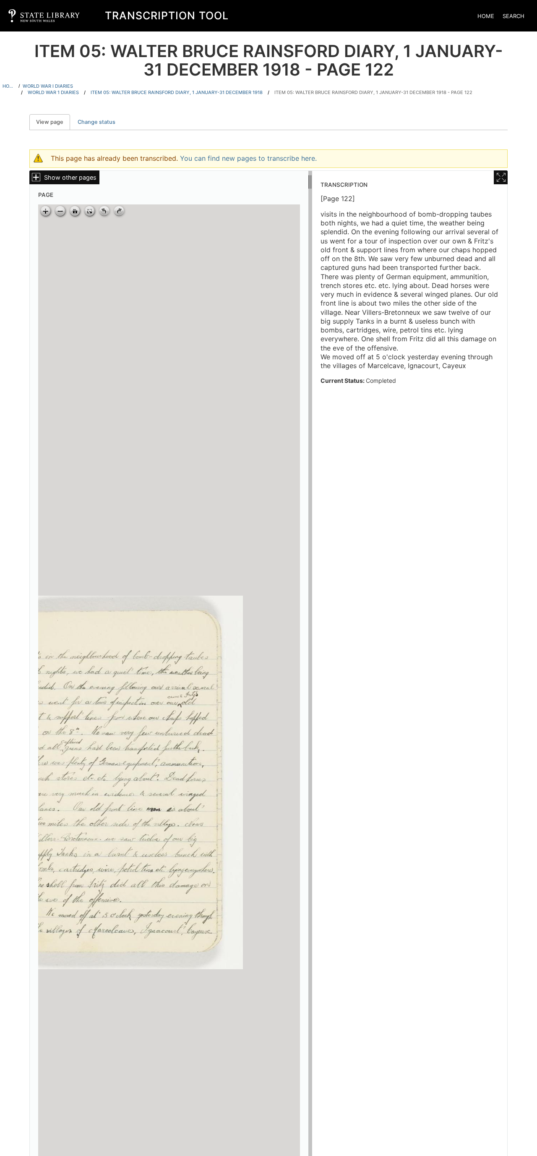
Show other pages (70, 177)
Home (485, 16)
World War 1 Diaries (53, 92)
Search (513, 16)
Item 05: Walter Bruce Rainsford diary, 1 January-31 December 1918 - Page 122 (373, 92)
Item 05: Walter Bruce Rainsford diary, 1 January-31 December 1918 (177, 92)
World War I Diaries (48, 86)
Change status (96, 122)
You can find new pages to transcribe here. (248, 158)
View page (53, 122)
